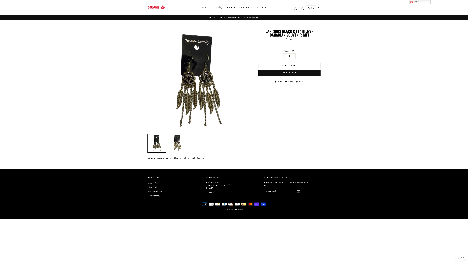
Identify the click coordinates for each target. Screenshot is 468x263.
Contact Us (262, 7)
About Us (230, 7)
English (417, 2)
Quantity (289, 51)
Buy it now (289, 73)
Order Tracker (246, 7)
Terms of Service (153, 183)
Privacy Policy (152, 187)
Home (203, 7)
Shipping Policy (153, 195)
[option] (234, 17)
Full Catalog (216, 7)
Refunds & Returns (154, 191)
